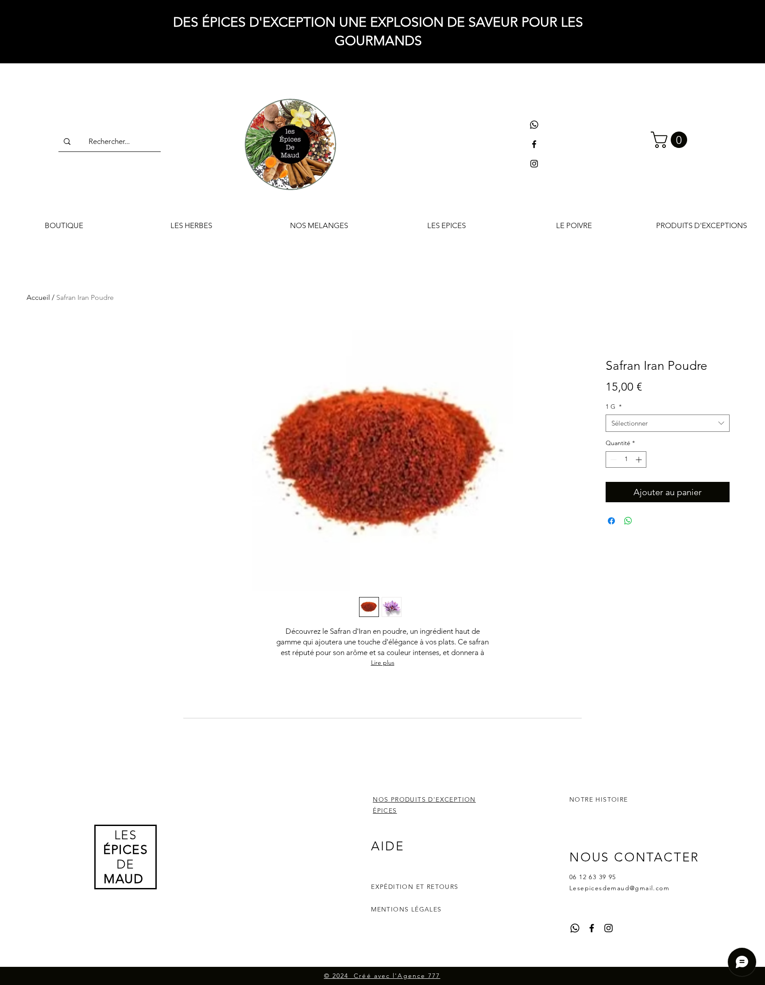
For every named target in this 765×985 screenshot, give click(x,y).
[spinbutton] (626, 459)
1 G (614, 407)
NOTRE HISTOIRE (598, 799)
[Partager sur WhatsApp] (628, 521)
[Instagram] (534, 164)
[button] (671, 140)
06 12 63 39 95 (592, 877)
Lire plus (382, 663)
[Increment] (639, 459)
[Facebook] (534, 144)
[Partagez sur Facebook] (611, 521)
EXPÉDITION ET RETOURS (414, 887)
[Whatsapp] (534, 125)
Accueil (38, 297)
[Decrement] (612, 459)
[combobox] (668, 423)
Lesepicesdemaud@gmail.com (619, 888)
